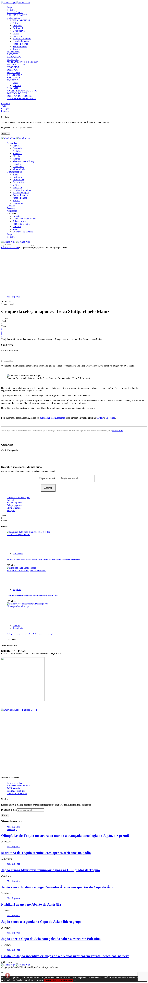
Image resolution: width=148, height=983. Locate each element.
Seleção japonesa (15, 505)
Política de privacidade (62, 980)
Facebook (110, 418)
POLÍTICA (12, 70)
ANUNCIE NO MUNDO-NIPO (22, 90)
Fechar (48, 980)
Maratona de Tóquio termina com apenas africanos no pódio (46, 853)
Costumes (17, 25)
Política (16, 145)
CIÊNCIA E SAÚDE (17, 15)
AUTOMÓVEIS (15, 12)
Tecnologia (18, 628)
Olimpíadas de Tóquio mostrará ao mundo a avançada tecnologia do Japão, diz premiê (65, 836)
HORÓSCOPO (14, 57)
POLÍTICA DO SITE (17, 93)
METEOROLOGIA (16, 64)
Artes (15, 23)
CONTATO (12, 88)
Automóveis (18, 166)
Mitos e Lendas (20, 46)
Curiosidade (18, 28)
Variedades (18, 553)
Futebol (10, 500)
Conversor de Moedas (23, 231)
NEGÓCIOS (13, 67)
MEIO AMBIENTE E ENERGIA (22, 62)
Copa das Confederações (18, 497)
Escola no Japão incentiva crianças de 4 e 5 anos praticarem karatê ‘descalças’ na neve (65, 956)
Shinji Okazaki (14, 508)
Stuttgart (11, 510)
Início (3, 247)
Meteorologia (19, 169)
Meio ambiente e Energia (24, 161)
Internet (16, 158)
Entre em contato (14, 783)
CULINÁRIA (13, 18)
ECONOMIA (13, 51)
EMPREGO (12, 80)
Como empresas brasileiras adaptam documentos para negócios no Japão (32, 595)
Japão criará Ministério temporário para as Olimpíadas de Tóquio (50, 870)
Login (9, 7)
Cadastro (17, 85)
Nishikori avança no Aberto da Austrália (31, 904)
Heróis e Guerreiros (22, 38)
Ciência (16, 156)
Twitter (100, 418)
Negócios (17, 151)
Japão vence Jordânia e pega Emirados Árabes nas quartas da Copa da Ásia (57, 887)
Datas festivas (19, 31)
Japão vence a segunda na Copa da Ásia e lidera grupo (41, 922)
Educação (17, 36)
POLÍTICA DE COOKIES (19, 96)
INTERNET (12, 59)
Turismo (16, 49)
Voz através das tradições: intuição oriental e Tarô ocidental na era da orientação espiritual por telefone (43, 559)
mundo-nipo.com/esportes (52, 418)
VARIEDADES (14, 77)
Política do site (19, 221)
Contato (16, 216)
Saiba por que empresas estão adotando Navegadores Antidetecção (30, 634)
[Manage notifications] (7, 975)
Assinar (5, 133)
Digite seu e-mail (9, 127)
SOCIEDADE (13, 72)
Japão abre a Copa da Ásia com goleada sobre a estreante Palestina (51, 939)
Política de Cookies (21, 224)
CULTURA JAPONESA (18, 20)
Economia (17, 148)
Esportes (17, 164)
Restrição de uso (117, 431)
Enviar (5, 815)
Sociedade (17, 153)
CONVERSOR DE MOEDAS (21, 98)
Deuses (16, 33)
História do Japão (21, 41)
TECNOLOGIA (14, 75)
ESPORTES (12, 54)
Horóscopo (18, 203)
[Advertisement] (74, 270)
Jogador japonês (14, 502)
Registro (11, 10)
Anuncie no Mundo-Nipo (24, 218)
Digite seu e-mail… (48, 478)
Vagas (15, 83)
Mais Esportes (12, 247)
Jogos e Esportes (20, 44)
